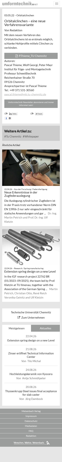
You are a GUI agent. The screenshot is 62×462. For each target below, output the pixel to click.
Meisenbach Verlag (31, 411)
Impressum (31, 416)
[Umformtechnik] (20, 3)
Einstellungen (10, 118)
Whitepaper (31, 136)
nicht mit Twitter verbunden (32, 114)
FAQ (31, 430)
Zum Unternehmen (33, 317)
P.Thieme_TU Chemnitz (32, 55)
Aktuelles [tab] (45, 328)
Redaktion (31, 435)
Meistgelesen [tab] (17, 328)
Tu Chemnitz (13, 136)
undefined (6, 114)
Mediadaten (31, 425)
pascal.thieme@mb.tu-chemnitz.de (25, 94)
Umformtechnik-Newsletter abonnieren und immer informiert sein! (31, 103)
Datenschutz (31, 421)
